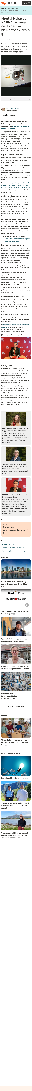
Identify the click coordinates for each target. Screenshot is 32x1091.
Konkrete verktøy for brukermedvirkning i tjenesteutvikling (9, 696)
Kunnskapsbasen (13, 8)
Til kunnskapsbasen (17, 706)
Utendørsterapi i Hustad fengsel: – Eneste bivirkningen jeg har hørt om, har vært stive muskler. (15, 835)
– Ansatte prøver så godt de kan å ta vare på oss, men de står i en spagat (15, 805)
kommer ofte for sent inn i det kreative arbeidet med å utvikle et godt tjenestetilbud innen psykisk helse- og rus (15, 185)
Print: (10, 115)
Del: (3, 115)
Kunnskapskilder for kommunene (13, 548)
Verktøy (11, 544)
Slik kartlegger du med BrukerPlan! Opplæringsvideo (15, 612)
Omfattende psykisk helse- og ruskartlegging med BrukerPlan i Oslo (14, 584)
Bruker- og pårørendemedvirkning (13, 551)
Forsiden (3, 8)
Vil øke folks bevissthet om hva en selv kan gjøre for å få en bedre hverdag (15, 742)
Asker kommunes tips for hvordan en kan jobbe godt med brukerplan (15, 667)
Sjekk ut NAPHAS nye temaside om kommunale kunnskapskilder (15, 640)
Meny (25, 3)
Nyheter (4, 544)
